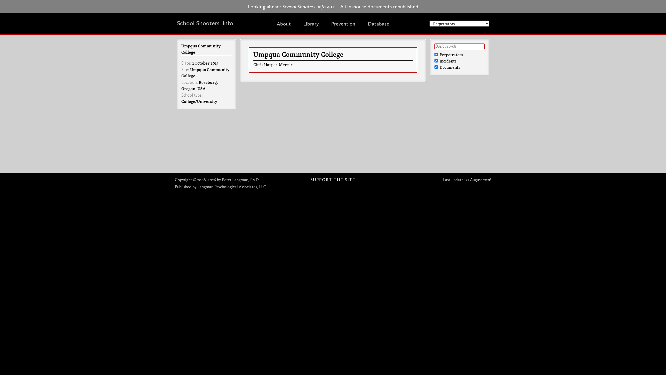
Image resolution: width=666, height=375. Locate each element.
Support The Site (332, 179)
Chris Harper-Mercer (272, 65)
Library (311, 24)
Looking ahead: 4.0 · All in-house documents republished (333, 6)
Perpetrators (451, 55)
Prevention (343, 24)
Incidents (448, 61)
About (284, 24)
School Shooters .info (205, 23)
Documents (449, 67)
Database (378, 24)
